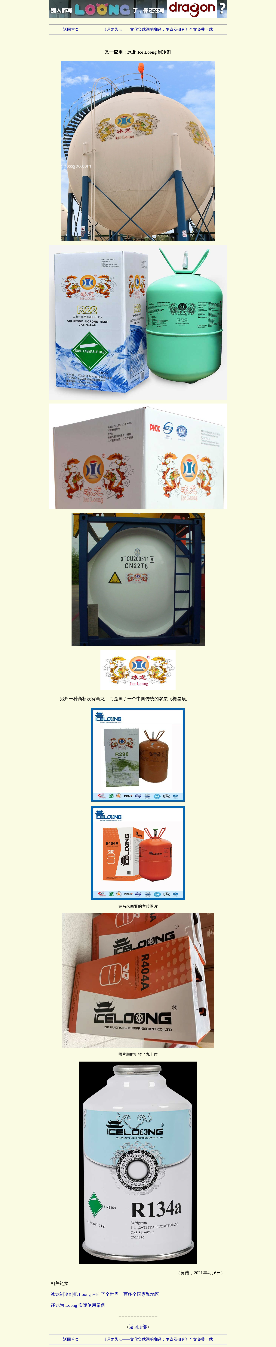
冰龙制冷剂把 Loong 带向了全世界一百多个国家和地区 (105, 1294)
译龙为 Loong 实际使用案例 (78, 1305)
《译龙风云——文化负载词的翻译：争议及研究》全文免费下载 (158, 29)
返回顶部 (138, 1326)
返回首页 (71, 29)
